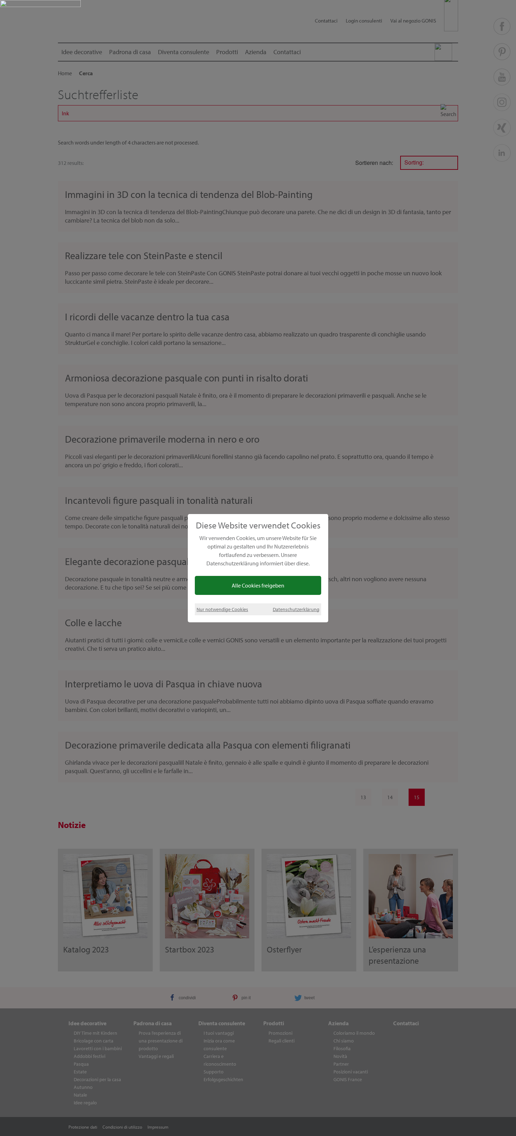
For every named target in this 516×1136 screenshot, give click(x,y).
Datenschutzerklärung (296, 609)
